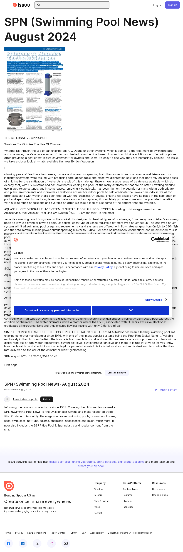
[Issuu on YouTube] (65, 543)
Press (97, 507)
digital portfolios (60, 461)
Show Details (153, 299)
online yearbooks (83, 461)
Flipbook (127, 501)
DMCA (74, 532)
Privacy (19, 532)
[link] (157, 5)
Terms (7, 532)
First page (10, 365)
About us (98, 489)
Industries (128, 507)
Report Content (58, 532)
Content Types (130, 489)
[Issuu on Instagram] (51, 543)
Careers (98, 495)
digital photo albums (131, 461)
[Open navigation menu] (6, 5)
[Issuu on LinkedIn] (23, 543)
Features (127, 495)
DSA (83, 532)
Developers (158, 489)
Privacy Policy (103, 266)
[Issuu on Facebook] (8, 543)
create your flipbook (91, 466)
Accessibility (97, 532)
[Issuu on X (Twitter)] (37, 543)
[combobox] (75, 5)
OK (131, 310)
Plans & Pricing (101, 501)
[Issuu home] (21, 5)
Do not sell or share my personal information (52, 310)
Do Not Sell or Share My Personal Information (130, 533)
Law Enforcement (36, 532)
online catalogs (106, 461)
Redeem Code (160, 495)
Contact (98, 513)
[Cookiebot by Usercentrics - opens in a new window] (153, 239)
